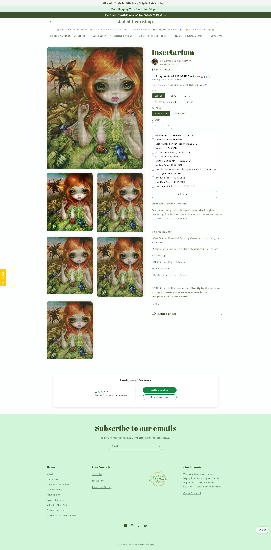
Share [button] (158, 304)
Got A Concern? (192, 493)
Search (50, 474)
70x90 (173, 95)
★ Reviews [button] (2, 278)
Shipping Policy (54, 489)
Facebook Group (102, 487)
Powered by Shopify (146, 544)
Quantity (156, 119)
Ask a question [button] (160, 397)
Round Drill (181, 113)
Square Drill (161, 113)
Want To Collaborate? (58, 484)
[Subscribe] (159, 446)
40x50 (190, 102)
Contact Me (52, 479)
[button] (50, 21)
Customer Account (56, 510)
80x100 (158, 95)
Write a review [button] (159, 390)
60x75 (186, 95)
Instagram (98, 480)
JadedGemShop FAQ (57, 505)
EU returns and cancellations (61, 515)
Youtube (97, 474)
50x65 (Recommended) (167, 102)
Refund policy (53, 494)
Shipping (156, 79)
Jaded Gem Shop (130, 544)
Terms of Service (55, 499)
